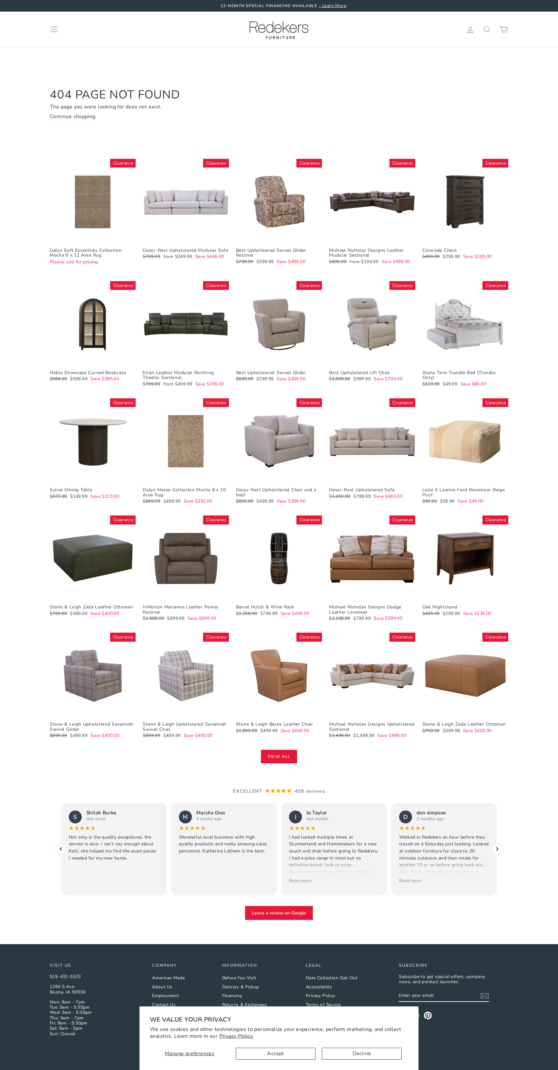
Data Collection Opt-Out (331, 978)
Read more (300, 881)
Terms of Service (323, 1005)
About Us (162, 987)
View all (279, 756)
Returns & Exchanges (244, 1005)
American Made (168, 978)
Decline (362, 1053)
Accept (275, 1053)
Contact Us (164, 1005)
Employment (165, 996)
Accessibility (319, 987)
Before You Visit (239, 978)
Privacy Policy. (236, 1036)
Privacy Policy (320, 996)
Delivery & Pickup (240, 987)
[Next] (497, 849)
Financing (232, 996)
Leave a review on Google (279, 913)
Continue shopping (73, 117)
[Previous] (60, 849)
